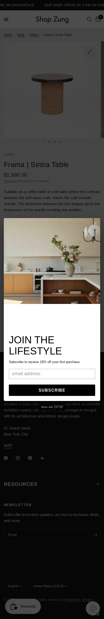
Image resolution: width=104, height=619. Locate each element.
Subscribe (52, 390)
